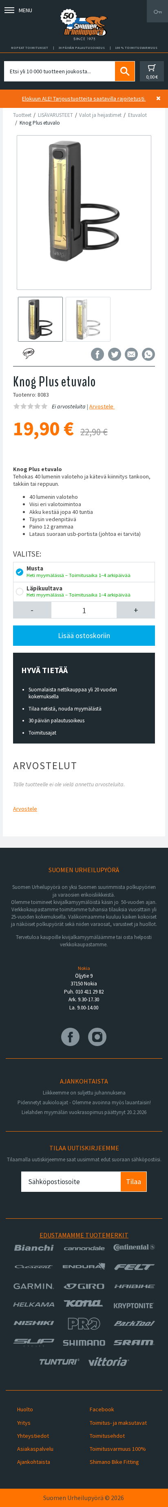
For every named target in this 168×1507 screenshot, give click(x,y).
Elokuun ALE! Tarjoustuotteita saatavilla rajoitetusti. (84, 98)
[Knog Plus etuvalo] (84, 201)
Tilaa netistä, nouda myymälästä (65, 708)
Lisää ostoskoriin (84, 635)
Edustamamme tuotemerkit (84, 1235)
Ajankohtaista (33, 1461)
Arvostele (102, 406)
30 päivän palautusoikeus (56, 720)
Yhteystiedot (33, 1435)
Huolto (25, 1409)
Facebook (102, 1409)
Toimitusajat (42, 732)
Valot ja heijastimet (100, 115)
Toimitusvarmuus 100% (118, 1448)
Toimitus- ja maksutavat (118, 1422)
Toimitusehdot (107, 1435)
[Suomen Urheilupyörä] (84, 11)
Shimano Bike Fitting (114, 1461)
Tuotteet (22, 115)
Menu (25, 10)
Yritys (24, 1422)
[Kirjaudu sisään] (157, 11)
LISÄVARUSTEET (55, 115)
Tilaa (133, 1181)
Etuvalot (137, 115)
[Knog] (45, 354)
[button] (32, 610)
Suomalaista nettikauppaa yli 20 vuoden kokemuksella (73, 693)
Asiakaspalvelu (35, 1448)
